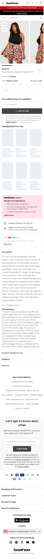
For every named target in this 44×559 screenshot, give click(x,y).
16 (5, 86)
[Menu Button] (3, 3)
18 (12, 86)
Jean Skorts (13, 397)
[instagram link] (10, 544)
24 (32, 86)
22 (25, 86)
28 (11, 93)
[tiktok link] (32, 544)
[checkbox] (3, 120)
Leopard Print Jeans (21, 388)
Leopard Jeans (28, 397)
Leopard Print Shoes (14, 392)
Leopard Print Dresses (21, 383)
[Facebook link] (21, 544)
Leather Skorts (28, 410)
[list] (21, 9)
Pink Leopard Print (28, 401)
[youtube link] (26, 544)
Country (21, 528)
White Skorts (11, 406)
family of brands (21, 461)
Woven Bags (11, 401)
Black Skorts (32, 392)
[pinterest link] (15, 544)
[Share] (39, 20)
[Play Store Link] (21, 522)
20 (18, 86)
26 (5, 93)
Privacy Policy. (29, 468)
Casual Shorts (12, 20)
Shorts (4, 20)
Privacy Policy (16, 123)
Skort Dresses (13, 410)
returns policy (33, 228)
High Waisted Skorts (28, 406)
